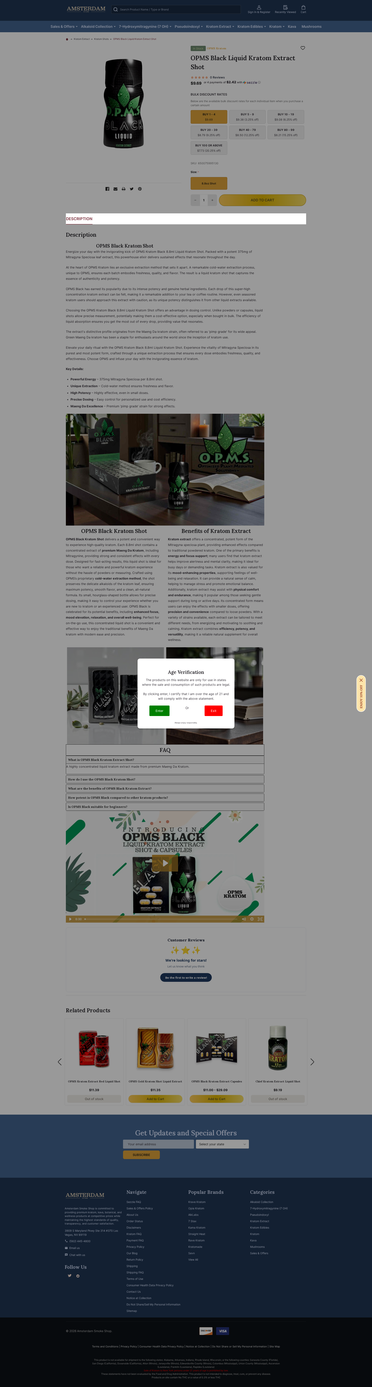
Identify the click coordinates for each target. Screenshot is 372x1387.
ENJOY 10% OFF (361, 696)
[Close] (361, 680)
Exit (213, 711)
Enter (159, 711)
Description (79, 218)
